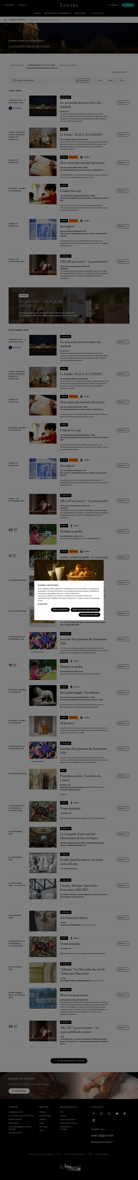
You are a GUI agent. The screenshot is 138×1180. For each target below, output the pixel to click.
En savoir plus (42, 604)
